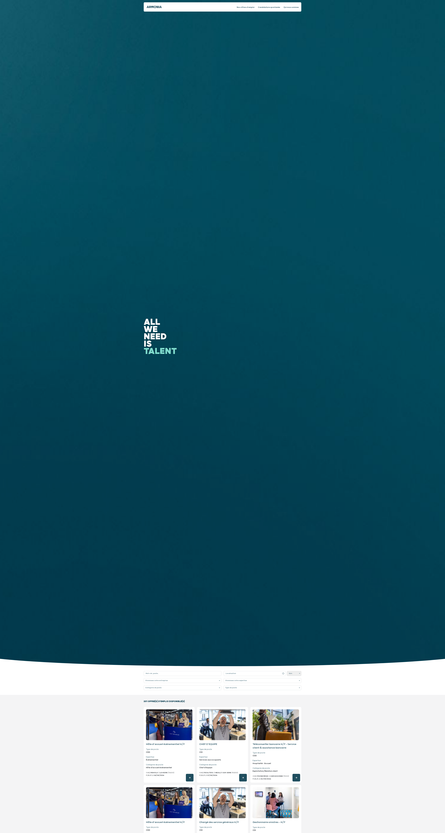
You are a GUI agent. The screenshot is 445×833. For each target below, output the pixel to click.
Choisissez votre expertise (236, 680)
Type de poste (231, 688)
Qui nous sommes (291, 7)
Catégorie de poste (153, 688)
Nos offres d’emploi (245, 7)
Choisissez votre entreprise (156, 680)
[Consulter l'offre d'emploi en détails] (190, 777)
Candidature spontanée (269, 7)
